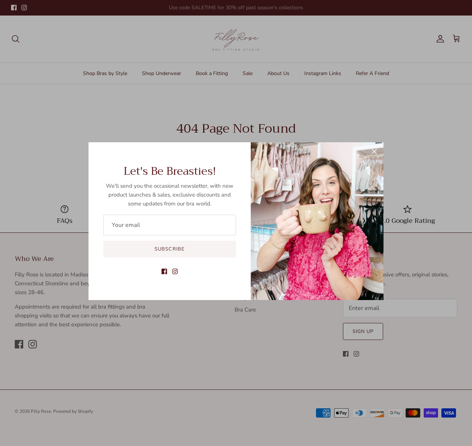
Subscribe (169, 249)
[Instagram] (175, 271)
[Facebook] (164, 271)
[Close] (374, 151)
